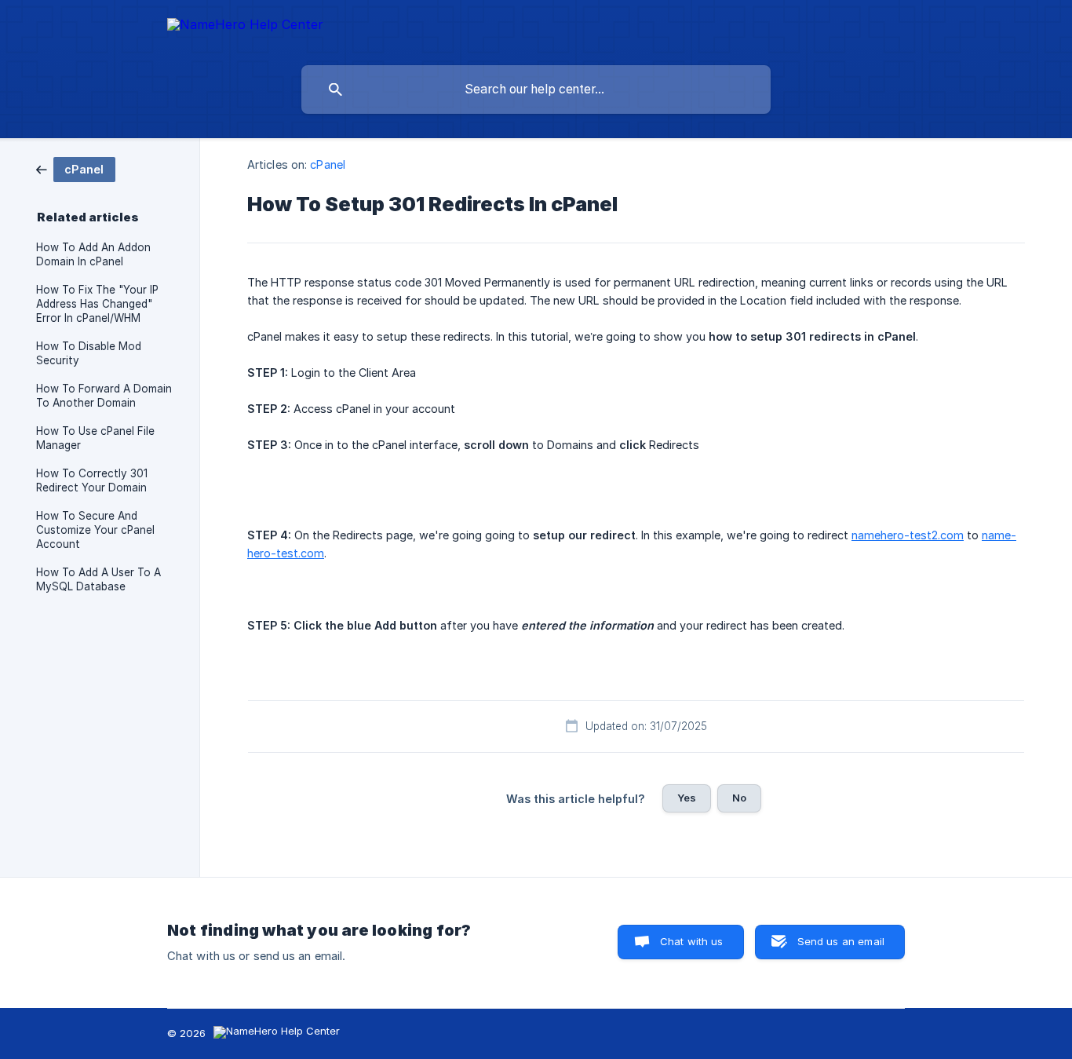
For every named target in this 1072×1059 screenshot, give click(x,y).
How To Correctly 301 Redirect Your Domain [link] (92, 480)
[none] (245, 27)
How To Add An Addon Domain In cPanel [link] (93, 254)
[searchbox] (536, 89)
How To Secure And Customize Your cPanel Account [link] (95, 529)
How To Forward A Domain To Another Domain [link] (104, 395)
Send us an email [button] (840, 941)
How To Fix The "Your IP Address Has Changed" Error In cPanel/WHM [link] (97, 303)
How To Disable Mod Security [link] (88, 353)
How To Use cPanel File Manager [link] (95, 438)
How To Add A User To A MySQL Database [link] (98, 579)
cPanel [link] (327, 164)
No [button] (739, 797)
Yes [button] (686, 797)
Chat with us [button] (692, 941)
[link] (75, 168)
